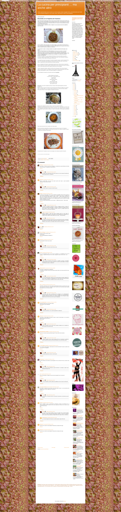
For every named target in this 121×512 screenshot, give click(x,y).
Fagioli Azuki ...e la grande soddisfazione (80, 423)
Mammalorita (42, 359)
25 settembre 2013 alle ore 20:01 (51, 302)
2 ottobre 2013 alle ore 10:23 (50, 366)
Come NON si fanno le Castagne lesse (80, 416)
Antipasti (42, 159)
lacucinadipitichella (43, 302)
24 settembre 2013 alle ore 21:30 (51, 186)
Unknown (41, 179)
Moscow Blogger (42, 232)
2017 (74, 84)
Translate (79, 80)
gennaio (75, 114)
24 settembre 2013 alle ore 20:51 (48, 179)
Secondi (74, 59)
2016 (74, 85)
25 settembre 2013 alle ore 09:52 (51, 276)
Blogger (65, 501)
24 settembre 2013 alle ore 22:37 (48, 239)
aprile (75, 110)
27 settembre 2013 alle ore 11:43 (49, 359)
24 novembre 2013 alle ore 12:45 (48, 424)
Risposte (42, 170)
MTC (73, 56)
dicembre (75, 90)
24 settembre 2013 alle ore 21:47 (49, 226)
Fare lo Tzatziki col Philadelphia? (79, 466)
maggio (75, 109)
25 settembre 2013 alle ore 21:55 (51, 309)
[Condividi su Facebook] (51, 158)
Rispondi (41, 168)
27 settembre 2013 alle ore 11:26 (51, 352)
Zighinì (78, 473)
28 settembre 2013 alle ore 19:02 (50, 212)
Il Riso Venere (79, 445)
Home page (53, 447)
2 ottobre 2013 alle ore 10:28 (50, 380)
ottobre (75, 93)
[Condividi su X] (50, 158)
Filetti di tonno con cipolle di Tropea (79, 431)
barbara (41, 402)
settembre (75, 94)
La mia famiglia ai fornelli (44, 345)
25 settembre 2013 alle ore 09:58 (51, 259)
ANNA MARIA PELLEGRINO (44, 331)
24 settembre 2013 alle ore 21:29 (51, 205)
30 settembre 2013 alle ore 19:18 (48, 402)
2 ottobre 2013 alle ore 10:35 (50, 218)
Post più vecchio (66, 447)
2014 (74, 88)
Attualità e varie (75, 52)
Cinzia (41, 252)
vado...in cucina (42, 284)
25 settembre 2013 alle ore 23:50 (54, 331)
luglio (75, 106)
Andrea (43, 186)
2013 (74, 89)
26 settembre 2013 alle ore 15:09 (51, 337)
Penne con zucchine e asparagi (80, 438)
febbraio (75, 113)
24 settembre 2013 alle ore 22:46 (51, 245)
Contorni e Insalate (46, 159)
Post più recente (40, 447)
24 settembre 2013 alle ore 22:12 (51, 232)
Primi (73, 58)
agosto (75, 105)
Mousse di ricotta (79, 459)
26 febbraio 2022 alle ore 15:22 (52, 417)
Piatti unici (74, 57)
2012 (74, 116)
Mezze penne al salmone (79, 452)
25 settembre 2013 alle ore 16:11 (50, 284)
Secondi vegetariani (76, 60)
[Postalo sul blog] (49, 158)
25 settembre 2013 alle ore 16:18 (51, 292)
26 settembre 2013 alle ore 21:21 (53, 345)
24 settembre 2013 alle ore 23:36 (47, 252)
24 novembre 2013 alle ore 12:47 (48, 429)
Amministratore (44, 417)
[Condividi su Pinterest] (52, 158)
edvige (41, 193)
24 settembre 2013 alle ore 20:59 (47, 193)
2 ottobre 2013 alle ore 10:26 (50, 411)
